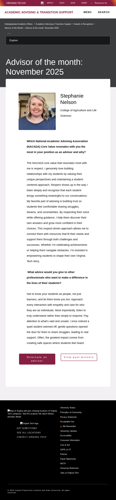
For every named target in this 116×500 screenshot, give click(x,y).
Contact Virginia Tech (32, 437)
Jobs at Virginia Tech (69, 473)
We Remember (69, 426)
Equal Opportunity (68, 459)
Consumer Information (70, 440)
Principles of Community (71, 412)
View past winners (79, 357)
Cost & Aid (65, 445)
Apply (50, 3)
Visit (61, 3)
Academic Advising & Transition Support (54, 24)
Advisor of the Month (14, 28)
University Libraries (68, 431)
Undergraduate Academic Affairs (20, 24)
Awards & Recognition (84, 24)
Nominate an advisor (37, 359)
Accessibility (65, 435)
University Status (67, 408)
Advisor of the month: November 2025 (42, 28)
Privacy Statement (68, 417)
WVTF (63, 463)
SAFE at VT (65, 449)
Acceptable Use (67, 421)
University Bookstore (69, 468)
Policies (63, 454)
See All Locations (29, 433)
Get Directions (28, 428)
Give (73, 3)
